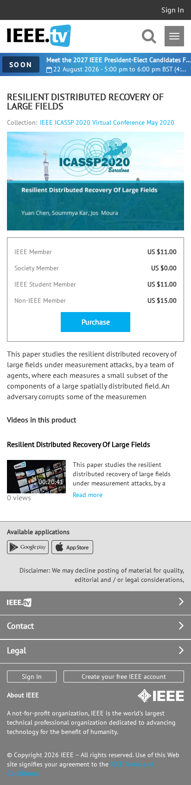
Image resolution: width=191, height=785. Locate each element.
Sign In (172, 9)
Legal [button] (16, 650)
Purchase (96, 321)
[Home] (39, 36)
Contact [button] (20, 625)
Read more (87, 495)
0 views (19, 497)
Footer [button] (18, 601)
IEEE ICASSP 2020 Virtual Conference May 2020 (107, 122)
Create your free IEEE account (124, 676)
